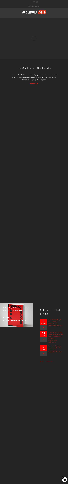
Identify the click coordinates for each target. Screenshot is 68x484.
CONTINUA (34, 84)
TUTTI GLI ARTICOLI (46, 362)
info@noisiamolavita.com (34, 6)
